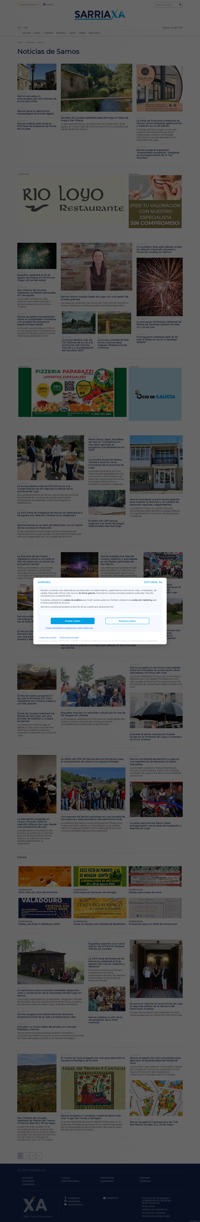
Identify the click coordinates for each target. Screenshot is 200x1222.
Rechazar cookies (127, 621)
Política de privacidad (69, 637)
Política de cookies (47, 637)
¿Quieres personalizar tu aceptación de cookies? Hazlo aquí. (69, 628)
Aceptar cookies (72, 621)
